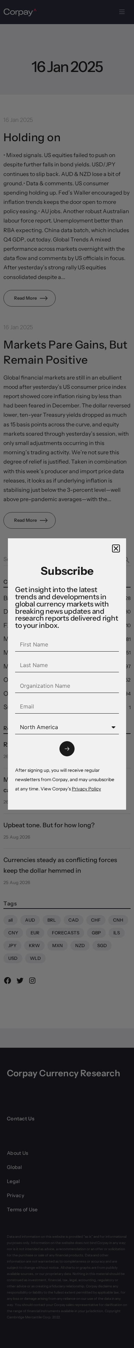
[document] (67, 674)
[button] (116, 548)
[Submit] (67, 748)
